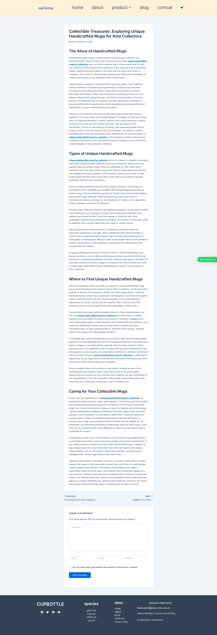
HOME (77, 7)
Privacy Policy (121, 622)
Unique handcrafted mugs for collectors (88, 160)
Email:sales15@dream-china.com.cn (153, 608)
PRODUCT (120, 7)
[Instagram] (53, 612)
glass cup (91, 610)
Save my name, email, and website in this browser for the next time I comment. (105, 567)
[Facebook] (42, 612)
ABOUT (97, 7)
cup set (91, 620)
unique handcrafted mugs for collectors (88, 137)
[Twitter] (47, 612)
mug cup (91, 614)
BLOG (144, 7)
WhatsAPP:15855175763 (160, 603)
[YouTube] (59, 612)
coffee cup (91, 617)
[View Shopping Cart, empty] (181, 8)
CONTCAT (164, 7)
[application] (129, 7)
